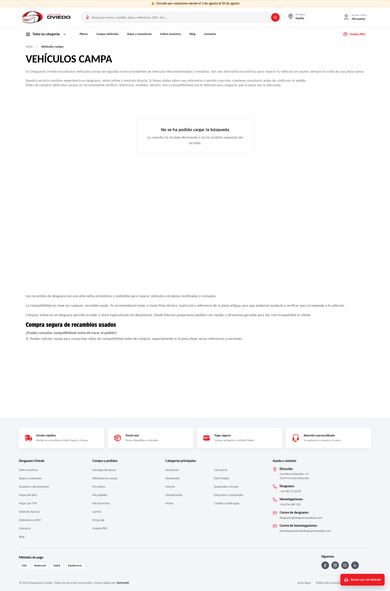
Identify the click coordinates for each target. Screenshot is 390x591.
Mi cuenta (98, 487)
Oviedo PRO (99, 528)
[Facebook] (325, 565)
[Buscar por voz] (87, 17)
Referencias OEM (30, 520)
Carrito (96, 512)
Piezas (84, 34)
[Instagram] (335, 565)
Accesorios (172, 470)
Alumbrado (172, 478)
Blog (192, 34)
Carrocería (220, 470)
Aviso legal (304, 583)
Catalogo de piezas (104, 470)
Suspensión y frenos (226, 487)
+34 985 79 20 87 (290, 491)
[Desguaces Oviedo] (47, 17)
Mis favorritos (101, 503)
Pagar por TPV (28, 503)
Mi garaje (98, 520)
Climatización (173, 495)
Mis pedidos (99, 495)
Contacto (210, 34)
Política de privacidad (329, 583)
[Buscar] (275, 17)
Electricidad (221, 478)
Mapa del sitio (28, 495)
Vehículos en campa (104, 478)
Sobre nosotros (170, 34)
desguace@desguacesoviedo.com (301, 518)
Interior (170, 487)
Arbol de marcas (29, 512)
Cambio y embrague (226, 503)
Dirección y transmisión (228, 495)
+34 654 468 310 (290, 504)
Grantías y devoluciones (34, 487)
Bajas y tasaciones (139, 34)
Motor (169, 503)
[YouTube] (345, 565)
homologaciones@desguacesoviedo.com (305, 531)
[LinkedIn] (355, 565)
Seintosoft (122, 583)
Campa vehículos (107, 34)
